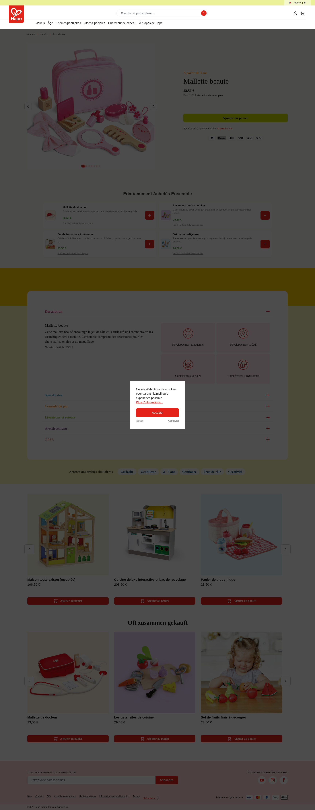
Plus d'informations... (149, 402)
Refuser (140, 420)
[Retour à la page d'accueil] (16, 14)
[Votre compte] (295, 13)
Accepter (157, 412)
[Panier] (302, 13)
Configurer (173, 420)
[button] (297, 2)
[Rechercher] (204, 13)
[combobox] (159, 13)
